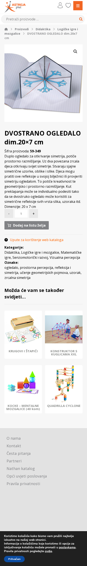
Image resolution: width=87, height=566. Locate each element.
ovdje (48, 551)
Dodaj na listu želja (29, 225)
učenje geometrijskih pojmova (44, 272)
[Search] (80, 19)
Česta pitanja (19, 453)
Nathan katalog (21, 468)
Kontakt (14, 445)
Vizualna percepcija (65, 257)
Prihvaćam (14, 559)
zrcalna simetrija (17, 277)
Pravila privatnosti (23, 483)
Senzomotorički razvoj (30, 257)
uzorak (75, 272)
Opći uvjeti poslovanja (27, 476)
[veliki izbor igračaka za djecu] (15, 7)
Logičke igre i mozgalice (40, 252)
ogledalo (11, 267)
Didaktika (11, 252)
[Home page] (6, 29)
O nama (14, 438)
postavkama (67, 547)
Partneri (14, 460)
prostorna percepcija (36, 267)
